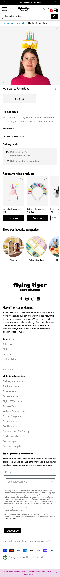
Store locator (9, 391)
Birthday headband (36, 209)
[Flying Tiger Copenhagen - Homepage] (24, 9)
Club (5, 349)
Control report (10, 441)
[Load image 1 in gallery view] (3, 82)
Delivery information (13, 381)
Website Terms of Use (14, 411)
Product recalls (10, 436)
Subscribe (12, 530)
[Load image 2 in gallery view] (5, 82)
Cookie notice (10, 426)
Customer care (10, 396)
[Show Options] (52, 481)
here (31, 574)
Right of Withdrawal (13, 401)
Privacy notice (10, 421)
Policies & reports (12, 416)
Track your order (11, 386)
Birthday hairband (11, 209)
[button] (4, 9)
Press (5, 364)
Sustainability (9, 359)
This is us (7, 344)
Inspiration (8, 369)
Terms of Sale (9, 406)
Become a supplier (12, 446)
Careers (7, 354)
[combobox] (30, 481)
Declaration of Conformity (16, 431)
